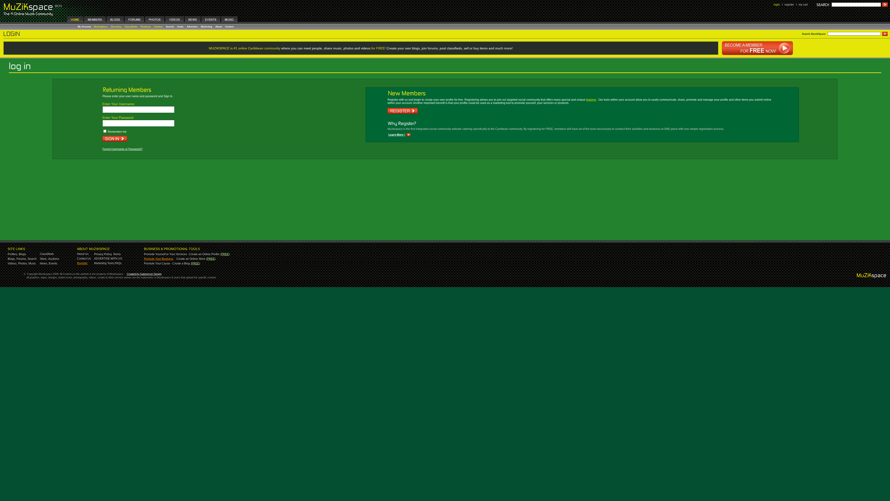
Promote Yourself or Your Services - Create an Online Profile (181, 254)
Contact (229, 26)
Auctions (53, 258)
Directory (116, 26)
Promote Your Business (158, 258)
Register (82, 263)
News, (44, 263)
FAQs (118, 263)
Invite (180, 26)
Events (53, 263)
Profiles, (13, 254)
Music (32, 263)
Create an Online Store (190, 258)
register (789, 4)
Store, (43, 258)
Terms (117, 254)
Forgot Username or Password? (122, 149)
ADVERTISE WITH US (108, 258)
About (218, 26)
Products (146, 26)
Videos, (12, 263)
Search (170, 26)
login (777, 4)
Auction (158, 26)
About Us (83, 254)
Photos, (23, 263)
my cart (803, 4)
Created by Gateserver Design (144, 274)
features (591, 99)
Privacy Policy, (103, 254)
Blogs (22, 254)
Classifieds (131, 26)
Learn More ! (396, 134)
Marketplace (101, 26)
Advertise (192, 26)
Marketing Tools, (104, 263)
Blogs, (12, 258)
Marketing (206, 26)
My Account (85, 26)
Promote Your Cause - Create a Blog (167, 263)
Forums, (21, 258)
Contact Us (84, 258)
